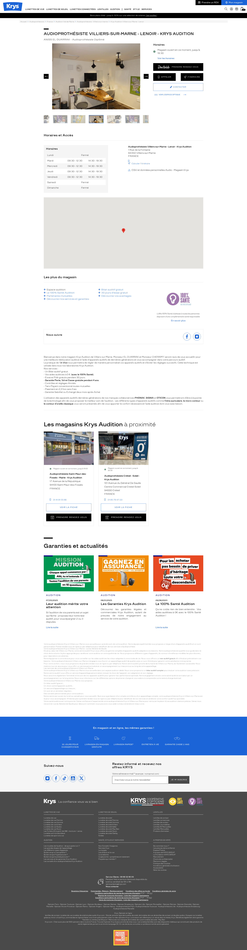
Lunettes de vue (50, 818)
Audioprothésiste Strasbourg (188, 906)
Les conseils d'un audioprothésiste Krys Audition (63, 861)
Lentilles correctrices (161, 820)
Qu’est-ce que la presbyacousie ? (56, 857)
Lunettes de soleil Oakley (108, 833)
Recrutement (158, 857)
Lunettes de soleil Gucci (107, 831)
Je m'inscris (179, 780)
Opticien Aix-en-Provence (64, 906)
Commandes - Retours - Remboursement (107, 891)
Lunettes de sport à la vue (54, 836)
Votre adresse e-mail (135, 774)
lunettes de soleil (79, 915)
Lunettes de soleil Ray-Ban (108, 829)
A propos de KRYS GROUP (164, 852)
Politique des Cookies (161, 863)
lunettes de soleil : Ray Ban (154, 920)
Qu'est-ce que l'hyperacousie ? (56, 855)
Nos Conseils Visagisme (107, 846)
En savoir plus (178, 321)
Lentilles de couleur (160, 822)
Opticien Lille (140, 904)
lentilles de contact (52, 915)
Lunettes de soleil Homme (108, 822)
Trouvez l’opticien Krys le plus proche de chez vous (117, 922)
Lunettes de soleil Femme (108, 820)
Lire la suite (52, 627)
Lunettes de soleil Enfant (108, 825)
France (50, 22)
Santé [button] (127, 9)
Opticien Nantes (110, 904)
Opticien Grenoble (184, 904)
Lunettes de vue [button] (34, 9)
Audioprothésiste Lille (166, 906)
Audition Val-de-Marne (65, 22)
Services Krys (103, 848)
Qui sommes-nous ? (161, 846)
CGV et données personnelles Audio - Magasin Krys (160, 170)
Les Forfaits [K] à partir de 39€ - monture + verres (63, 831)
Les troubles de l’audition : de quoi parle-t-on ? (62, 846)
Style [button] (136, 9)
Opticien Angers (95, 906)
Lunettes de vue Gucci (52, 829)
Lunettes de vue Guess (53, 827)
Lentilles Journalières (161, 825)
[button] (242, 8)
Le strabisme (103, 855)
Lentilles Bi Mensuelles (162, 827)
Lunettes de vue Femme (53, 820)
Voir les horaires (165, 58)
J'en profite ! (151, 15)
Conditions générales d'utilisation (166, 866)
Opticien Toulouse (67, 904)
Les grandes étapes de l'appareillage (58, 848)
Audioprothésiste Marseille (123, 909)
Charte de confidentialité (162, 859)
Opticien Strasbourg (125, 904)
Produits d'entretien (161, 831)
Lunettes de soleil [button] (57, 9)
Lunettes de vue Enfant (53, 825)
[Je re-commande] (236, 9)
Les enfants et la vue (106, 852)
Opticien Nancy (109, 906)
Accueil (23, 22)
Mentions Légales (160, 861)
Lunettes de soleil (105, 818)
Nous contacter (112, 887)
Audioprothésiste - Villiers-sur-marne (92, 22)
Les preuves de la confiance (164, 848)
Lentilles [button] (102, 9)
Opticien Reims (82, 906)
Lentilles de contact (161, 818)
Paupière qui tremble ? (107, 859)
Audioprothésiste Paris (125, 906)
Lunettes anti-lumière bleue (54, 833)
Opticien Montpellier (154, 904)
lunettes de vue (66, 915)
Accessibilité (158, 868)
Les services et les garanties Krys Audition (60, 859)
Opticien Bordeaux (95, 904)
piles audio (92, 915)
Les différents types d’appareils (56, 850)
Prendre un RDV (210, 2)
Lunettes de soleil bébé (107, 827)
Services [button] (147, 9)
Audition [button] (115, 9)
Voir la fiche (69, 507)
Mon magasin (236, 2)
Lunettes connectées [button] (83, 9)
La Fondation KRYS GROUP (164, 855)
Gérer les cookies (160, 870)
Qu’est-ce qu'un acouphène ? (55, 852)
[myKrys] (231, 9)
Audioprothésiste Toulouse (146, 906)
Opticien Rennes (169, 904)
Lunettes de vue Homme (53, 822)
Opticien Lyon (81, 904)
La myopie (102, 850)
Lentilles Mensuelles (161, 829)
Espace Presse (159, 850)
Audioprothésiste (36, 22)
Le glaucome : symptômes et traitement (114, 857)
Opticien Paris (53, 904)
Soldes (101, 836)
